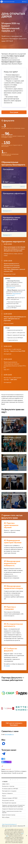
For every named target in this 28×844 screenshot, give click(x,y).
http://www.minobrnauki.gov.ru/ (9, 824)
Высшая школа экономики (8, 1)
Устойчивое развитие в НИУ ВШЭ (10, 788)
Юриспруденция (8, 169)
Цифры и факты (5, 784)
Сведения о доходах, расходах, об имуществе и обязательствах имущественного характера (13, 806)
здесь (22, 833)
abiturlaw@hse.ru (9, 734)
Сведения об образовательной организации (12, 809)
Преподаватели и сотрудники (9, 791)
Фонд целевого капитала (8, 800)
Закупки (4, 795)
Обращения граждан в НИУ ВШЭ (9, 798)
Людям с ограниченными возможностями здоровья (12, 812)
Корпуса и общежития (7, 793)
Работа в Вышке (5, 817)
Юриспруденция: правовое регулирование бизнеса (11, 218)
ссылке (8, 666)
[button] (10, 779)
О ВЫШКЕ (5, 781)
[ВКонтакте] (2, 759)
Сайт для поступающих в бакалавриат (14, 724)
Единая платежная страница (8, 815)
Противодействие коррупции (9, 802)
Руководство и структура (8, 786)
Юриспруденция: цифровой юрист (14, 193)
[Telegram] (4, 759)
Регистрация (14, 112)
